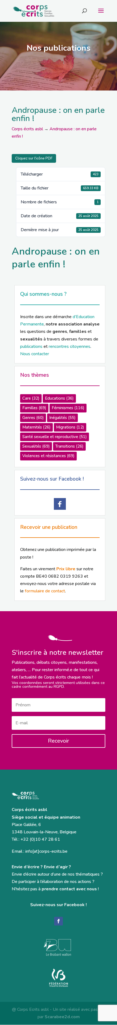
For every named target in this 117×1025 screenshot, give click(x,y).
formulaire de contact (45, 591)
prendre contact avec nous (69, 889)
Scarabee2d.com (62, 1017)
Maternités (36, 427)
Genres (33, 417)
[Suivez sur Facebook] (58, 921)
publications (31, 346)
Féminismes (68, 408)
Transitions (69, 446)
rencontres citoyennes (69, 346)
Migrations (70, 427)
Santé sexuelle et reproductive (54, 436)
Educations (59, 398)
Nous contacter (34, 354)
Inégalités (62, 417)
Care (30, 398)
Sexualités (36, 446)
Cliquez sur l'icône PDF (34, 158)
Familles (34, 408)
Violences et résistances (48, 456)
